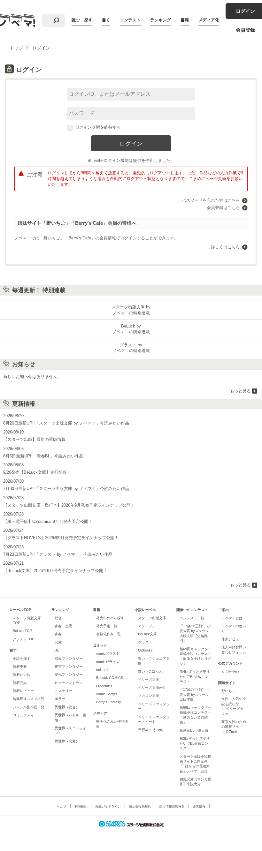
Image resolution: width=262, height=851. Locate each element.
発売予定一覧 (106, 626)
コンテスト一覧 (192, 618)
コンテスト (130, 20)
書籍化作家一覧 (108, 634)
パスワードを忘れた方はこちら (211, 200)
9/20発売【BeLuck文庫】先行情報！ (37, 472)
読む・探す (82, 20)
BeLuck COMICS (109, 678)
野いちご (228, 691)
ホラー (60, 699)
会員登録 (245, 30)
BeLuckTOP (22, 631)
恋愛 (58, 642)
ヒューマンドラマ (69, 683)
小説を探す (21, 658)
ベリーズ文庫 (148, 680)
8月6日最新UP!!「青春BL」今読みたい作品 (43, 456)
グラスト (145, 642)
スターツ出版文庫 (152, 618)
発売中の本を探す (110, 618)
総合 (58, 618)
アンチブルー (148, 626)
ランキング (160, 20)
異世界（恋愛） (67, 741)
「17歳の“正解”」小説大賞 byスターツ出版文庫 (195, 694)
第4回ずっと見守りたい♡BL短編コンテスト (195, 676)
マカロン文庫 (148, 695)
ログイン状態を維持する (98, 127)
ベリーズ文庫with (151, 687)
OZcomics (104, 686)
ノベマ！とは (232, 618)
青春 (58, 634)
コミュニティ (23, 715)
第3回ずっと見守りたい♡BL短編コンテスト (195, 743)
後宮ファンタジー (69, 666)
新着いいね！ (23, 674)
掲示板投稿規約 (140, 806)
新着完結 (20, 683)
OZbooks (145, 650)
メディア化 (208, 20)
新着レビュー (23, 691)
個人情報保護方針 (172, 806)
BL (57, 650)
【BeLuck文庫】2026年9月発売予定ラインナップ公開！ (55, 570)
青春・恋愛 (63, 626)
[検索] (56, 20)
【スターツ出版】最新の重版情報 (34, 439)
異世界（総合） (67, 707)
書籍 (185, 20)
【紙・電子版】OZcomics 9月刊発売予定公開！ (47, 521)
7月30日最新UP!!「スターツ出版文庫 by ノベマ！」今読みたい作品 (66, 488)
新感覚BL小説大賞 (194, 730)
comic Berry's (107, 694)
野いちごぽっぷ (150, 671)
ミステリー (63, 691)
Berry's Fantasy (108, 702)
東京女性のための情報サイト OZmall (233, 727)
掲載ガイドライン (108, 806)
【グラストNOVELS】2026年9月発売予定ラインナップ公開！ (61, 537)
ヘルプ (61, 806)
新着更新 (20, 666)
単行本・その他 (150, 730)
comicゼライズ (107, 662)
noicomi (102, 670)
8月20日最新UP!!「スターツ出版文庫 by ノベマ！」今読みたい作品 (66, 423)
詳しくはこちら (225, 247)
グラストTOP (23, 639)
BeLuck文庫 (147, 634)
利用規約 (80, 806)
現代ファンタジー (69, 674)
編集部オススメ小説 (28, 699)
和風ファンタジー (69, 658)
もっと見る (240, 390)
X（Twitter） (231, 671)
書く (106, 20)
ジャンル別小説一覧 (28, 707)
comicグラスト (107, 653)
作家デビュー (232, 639)
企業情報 (199, 806)
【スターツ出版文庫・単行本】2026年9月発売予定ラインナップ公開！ (69, 505)
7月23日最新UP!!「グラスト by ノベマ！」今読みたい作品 (57, 554)
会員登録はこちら (223, 207)
